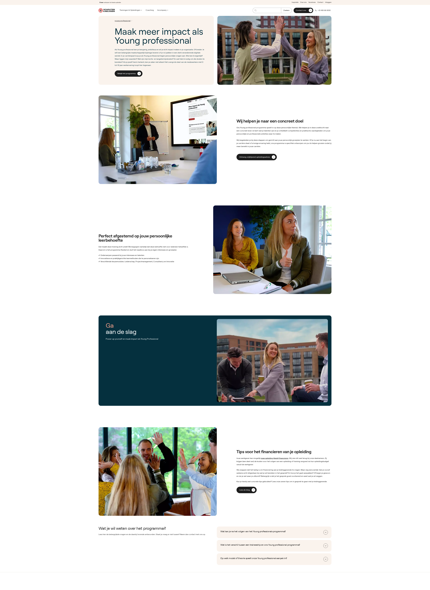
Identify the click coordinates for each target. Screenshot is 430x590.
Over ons (303, 2)
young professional (122, 21)
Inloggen (328, 2)
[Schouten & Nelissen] (107, 10)
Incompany (162, 10)
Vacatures (312, 2)
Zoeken (286, 10)
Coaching (150, 10)
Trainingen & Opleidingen (130, 10)
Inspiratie (295, 2)
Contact (320, 2)
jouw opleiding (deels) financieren (274, 458)
